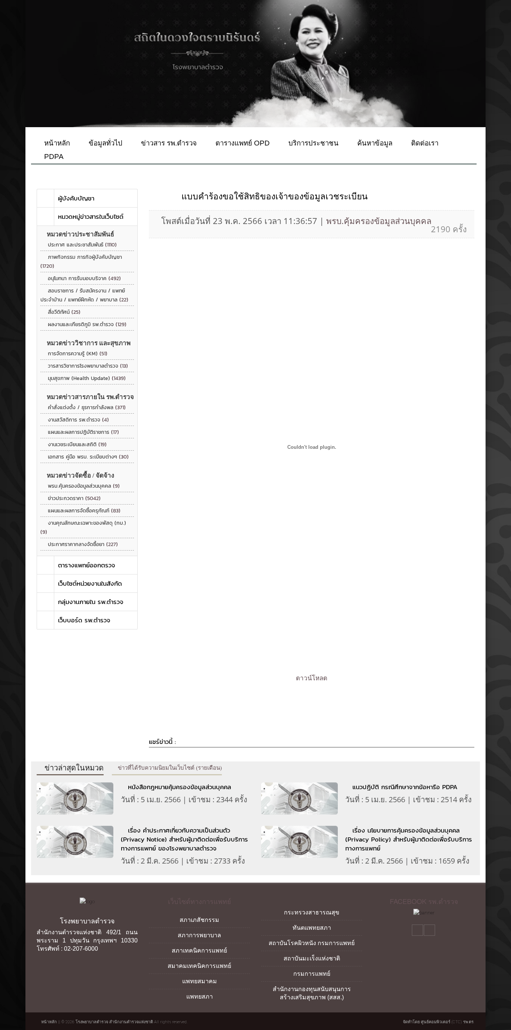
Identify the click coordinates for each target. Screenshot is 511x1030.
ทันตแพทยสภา (312, 928)
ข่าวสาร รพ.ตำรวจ (168, 143)
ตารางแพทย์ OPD (242, 143)
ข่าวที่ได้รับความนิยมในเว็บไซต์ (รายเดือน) (169, 768)
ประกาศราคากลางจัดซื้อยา (83, 544)
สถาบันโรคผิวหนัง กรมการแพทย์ (312, 943)
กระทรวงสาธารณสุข (311, 912)
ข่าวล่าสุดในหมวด (73, 768)
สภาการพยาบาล (199, 935)
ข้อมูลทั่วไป (104, 143)
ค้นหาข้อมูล (373, 143)
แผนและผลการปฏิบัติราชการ (83, 432)
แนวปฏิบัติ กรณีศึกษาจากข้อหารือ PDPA (405, 787)
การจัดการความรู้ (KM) (77, 354)
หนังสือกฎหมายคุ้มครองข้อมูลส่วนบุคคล (179, 787)
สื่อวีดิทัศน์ (64, 312)
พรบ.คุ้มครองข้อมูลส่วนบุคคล (84, 486)
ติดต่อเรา (423, 143)
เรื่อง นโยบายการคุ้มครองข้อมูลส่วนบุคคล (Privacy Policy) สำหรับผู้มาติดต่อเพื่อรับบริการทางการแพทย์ (408, 839)
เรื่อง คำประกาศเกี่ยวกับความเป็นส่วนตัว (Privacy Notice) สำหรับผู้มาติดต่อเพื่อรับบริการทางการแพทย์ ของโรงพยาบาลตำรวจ (184, 839)
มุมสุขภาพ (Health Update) (87, 378)
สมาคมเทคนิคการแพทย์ (199, 966)
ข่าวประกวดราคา (74, 498)
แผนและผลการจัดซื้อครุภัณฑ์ (84, 511)
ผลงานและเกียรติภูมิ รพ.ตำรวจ (87, 324)
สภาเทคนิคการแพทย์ (199, 950)
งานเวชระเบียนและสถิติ (77, 444)
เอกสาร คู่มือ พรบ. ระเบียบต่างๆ (88, 457)
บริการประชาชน (313, 143)
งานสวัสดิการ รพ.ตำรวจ (78, 420)
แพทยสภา (199, 996)
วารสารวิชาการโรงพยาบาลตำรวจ (88, 366)
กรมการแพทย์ (311, 974)
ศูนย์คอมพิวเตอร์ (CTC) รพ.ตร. (447, 1022)
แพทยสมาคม (199, 981)
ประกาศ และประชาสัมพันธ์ (82, 245)
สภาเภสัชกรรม (199, 920)
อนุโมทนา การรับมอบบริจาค (84, 278)
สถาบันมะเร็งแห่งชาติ (312, 958)
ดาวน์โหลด (311, 678)
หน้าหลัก (56, 143)
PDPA (53, 156)
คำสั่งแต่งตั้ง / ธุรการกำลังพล (87, 407)
